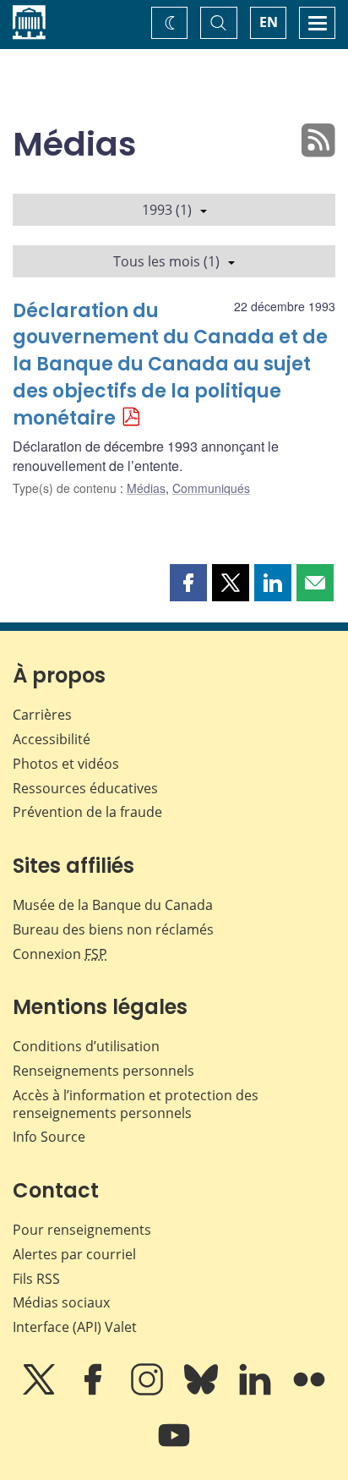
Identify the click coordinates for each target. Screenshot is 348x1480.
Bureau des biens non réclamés (113, 929)
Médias (146, 488)
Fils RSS (36, 1278)
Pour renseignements (82, 1229)
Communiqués (211, 488)
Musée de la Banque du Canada (113, 905)
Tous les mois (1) (166, 261)
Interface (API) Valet (75, 1327)
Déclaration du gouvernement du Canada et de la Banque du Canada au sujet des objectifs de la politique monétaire (170, 365)
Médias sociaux (61, 1302)
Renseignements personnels (103, 1070)
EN (268, 22)
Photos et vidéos (66, 763)
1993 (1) (167, 209)
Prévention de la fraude (87, 812)
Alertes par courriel (74, 1254)
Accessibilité (51, 739)
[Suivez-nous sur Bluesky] (203, 1391)
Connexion (60, 954)
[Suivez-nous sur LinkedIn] (257, 1391)
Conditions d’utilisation (86, 1046)
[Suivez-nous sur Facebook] (95, 1391)
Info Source (49, 1136)
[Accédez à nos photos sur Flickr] (309, 1391)
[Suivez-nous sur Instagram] (149, 1391)
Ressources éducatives (85, 788)
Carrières (42, 714)
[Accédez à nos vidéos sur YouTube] (174, 1447)
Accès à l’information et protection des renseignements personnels (135, 1104)
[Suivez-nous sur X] (41, 1391)
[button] (188, 582)
